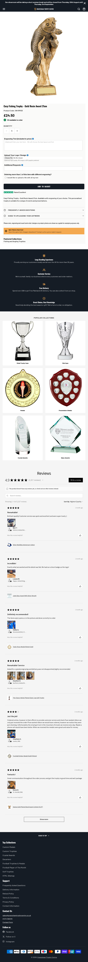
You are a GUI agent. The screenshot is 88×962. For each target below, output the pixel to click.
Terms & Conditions (11, 897)
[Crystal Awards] (23, 438)
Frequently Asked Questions (14, 885)
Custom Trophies (10, 851)
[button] (42, 480)
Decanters (7, 859)
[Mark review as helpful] (80, 535)
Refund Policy (8, 893)
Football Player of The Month (14, 867)
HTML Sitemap (8, 876)
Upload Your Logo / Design (15, 155)
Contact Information (11, 906)
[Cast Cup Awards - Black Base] (23, 343)
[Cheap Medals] (23, 390)
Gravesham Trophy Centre (47, 957)
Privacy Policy (8, 902)
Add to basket (44, 186)
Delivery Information (11, 889)
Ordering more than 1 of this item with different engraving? (28, 174)
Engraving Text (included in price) (18, 139)
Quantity (8, 126)
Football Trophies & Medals (14, 863)
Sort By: (67, 501)
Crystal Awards (9, 855)
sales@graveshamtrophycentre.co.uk (17, 915)
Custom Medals (9, 847)
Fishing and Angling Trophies (14, 241)
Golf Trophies (8, 871)
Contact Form (8, 922)
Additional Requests (12, 165)
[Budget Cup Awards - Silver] (65, 343)
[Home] (44, 9)
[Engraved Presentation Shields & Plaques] (65, 390)
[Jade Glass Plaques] (65, 438)
